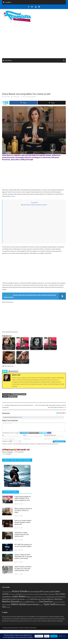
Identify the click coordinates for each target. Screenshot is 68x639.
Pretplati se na (5, 441)
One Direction (45, 601)
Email (24, 435)
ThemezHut (33, 627)
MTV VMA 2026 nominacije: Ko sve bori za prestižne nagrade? (23, 545)
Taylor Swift (49, 604)
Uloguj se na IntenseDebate (23, 433)
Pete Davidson (62, 602)
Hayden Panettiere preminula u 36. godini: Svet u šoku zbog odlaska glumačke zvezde (23, 568)
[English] (3, 449)
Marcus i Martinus (54, 599)
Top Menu (8, 2)
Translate (8, 454)
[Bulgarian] (12, 449)
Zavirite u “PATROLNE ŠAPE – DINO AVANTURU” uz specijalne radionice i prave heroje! (23, 556)
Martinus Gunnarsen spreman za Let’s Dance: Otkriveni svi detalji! (23, 510)
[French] (20, 449)
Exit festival (25, 594)
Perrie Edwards (56, 602)
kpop (4, 599)
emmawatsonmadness (40, 205)
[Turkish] (18, 449)
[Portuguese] (24, 449)
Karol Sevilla (38, 597)
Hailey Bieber (51, 594)
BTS (41, 591)
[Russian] (22, 449)
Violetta (58, 604)
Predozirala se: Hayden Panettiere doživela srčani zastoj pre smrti (22, 534)
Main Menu (8, 60)
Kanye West (32, 597)
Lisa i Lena (27, 599)
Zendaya (8, 607)
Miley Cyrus (22, 602)
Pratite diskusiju (64, 413)
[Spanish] (16, 449)
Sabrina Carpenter (6, 604)
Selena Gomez (18, 604)
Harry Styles (60, 594)
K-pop (28, 597)
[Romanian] (14, 449)
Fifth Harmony (31, 594)
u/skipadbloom (27, 205)
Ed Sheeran (19, 594)
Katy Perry (43, 597)
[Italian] (26, 449)
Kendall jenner (50, 597)
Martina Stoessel (10, 601)
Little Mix (33, 599)
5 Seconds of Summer (7, 591)
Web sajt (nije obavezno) (50, 435)
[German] (5, 449)
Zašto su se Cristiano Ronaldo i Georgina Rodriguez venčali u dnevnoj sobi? (23, 522)
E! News (12, 196)
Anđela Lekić (16, 96)
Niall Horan (30, 602)
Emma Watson (13, 396)
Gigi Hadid (37, 594)
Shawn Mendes (33, 604)
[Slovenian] (7, 449)
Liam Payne (20, 599)
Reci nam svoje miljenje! (29, 96)
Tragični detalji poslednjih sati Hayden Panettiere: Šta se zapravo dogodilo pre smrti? (23, 498)
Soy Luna (41, 604)
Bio (5, 371)
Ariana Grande (19, 591)
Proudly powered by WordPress (10, 627)
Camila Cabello (49, 591)
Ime (3, 435)
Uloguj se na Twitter (43, 433)
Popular (23, 394)
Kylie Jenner (11, 599)
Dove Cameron (12, 594)
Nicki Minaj (36, 602)
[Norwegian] (29, 449)
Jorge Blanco (7, 597)
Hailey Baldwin (44, 594)
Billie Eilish (30, 592)
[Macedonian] (9, 449)
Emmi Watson (7, 155)
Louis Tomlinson (42, 599)
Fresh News (16, 394)
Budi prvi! (20, 417)
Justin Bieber (19, 596)
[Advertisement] (34, 40)
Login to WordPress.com (33, 433)
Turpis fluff (34, 202)
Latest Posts (14, 371)
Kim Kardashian (60, 597)
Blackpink (37, 592)
